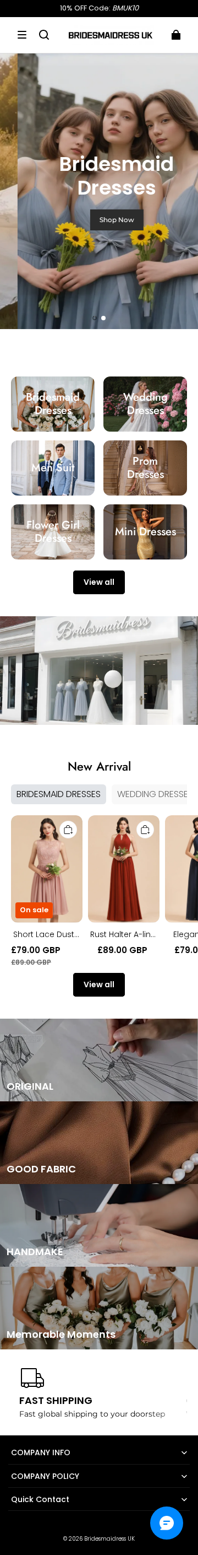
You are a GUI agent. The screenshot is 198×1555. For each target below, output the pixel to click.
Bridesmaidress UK (109, 1539)
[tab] (94, 318)
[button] (22, 35)
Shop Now (99, 220)
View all (99, 582)
